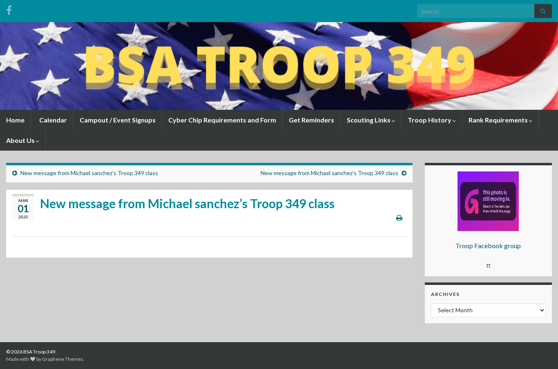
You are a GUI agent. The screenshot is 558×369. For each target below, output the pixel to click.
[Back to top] (539, 350)
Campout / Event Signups (118, 120)
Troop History (430, 120)
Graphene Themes (62, 359)
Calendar (52, 120)
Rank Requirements (499, 120)
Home (15, 120)
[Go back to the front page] (279, 66)
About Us (21, 140)
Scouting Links (369, 120)
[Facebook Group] (9, 9)
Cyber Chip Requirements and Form (222, 120)
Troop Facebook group (488, 245)
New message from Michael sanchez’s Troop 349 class (89, 172)
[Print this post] (399, 217)
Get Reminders (311, 120)
